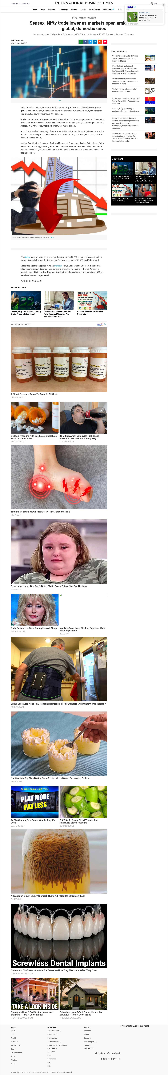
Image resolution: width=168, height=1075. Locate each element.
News (43, 10)
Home (35, 10)
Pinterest (115, 1059)
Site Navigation (90, 1042)
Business (51, 10)
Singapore (51, 1059)
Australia (51, 1051)
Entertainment (94, 10)
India (13, 1031)
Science (74, 10)
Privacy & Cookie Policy (57, 1045)
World (13, 1038)
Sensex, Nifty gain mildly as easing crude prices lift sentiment (26, 313)
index (27, 257)
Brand (86, 1034)
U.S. (49, 1066)
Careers (87, 1038)
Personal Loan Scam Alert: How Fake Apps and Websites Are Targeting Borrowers (57, 314)
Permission (52, 1034)
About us (87, 1031)
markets (58, 266)
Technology (63, 10)
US (12, 1034)
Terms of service (54, 1042)
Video (120, 10)
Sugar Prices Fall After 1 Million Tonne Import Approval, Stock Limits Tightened (125, 58)
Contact (87, 1045)
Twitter (101, 1053)
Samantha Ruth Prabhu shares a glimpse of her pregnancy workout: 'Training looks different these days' (144, 203)
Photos (14, 1060)
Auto (13, 1056)
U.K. (49, 1062)
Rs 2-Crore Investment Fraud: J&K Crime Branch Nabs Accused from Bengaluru (126, 101)
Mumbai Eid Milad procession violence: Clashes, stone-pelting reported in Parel (125, 81)
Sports (83, 10)
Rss (104, 1059)
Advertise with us (54, 1031)
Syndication (52, 1038)
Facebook (115, 1053)
